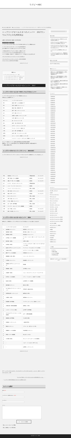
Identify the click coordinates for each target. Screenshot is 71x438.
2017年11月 (53, 125)
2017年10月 (53, 127)
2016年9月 (53, 153)
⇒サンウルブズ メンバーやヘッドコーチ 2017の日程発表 (14, 59)
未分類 (52, 237)
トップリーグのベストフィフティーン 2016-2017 (13, 77)
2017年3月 (53, 141)
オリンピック (53, 196)
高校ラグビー (53, 241)
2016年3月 (53, 166)
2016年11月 (53, 149)
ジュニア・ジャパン (55, 198)
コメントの (55, 253)
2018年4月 (53, 114)
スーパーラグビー (5, 42)
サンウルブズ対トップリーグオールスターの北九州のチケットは (30, 377)
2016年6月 (53, 159)
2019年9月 (53, 98)
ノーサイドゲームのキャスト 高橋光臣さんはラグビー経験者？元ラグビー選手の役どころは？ (59, 54)
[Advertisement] (35, 16)
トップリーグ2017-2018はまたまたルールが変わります (15, 379)
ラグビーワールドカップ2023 (57, 221)
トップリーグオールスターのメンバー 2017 (11, 74)
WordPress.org (55, 254)
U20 (51, 192)
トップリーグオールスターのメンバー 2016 (12, 79)
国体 (52, 229)
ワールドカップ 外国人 (56, 225)
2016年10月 (53, 151)
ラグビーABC (35, 4)
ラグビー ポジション (55, 204)
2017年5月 (53, 137)
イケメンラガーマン (55, 194)
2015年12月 (53, 172)
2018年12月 (53, 106)
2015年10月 (53, 176)
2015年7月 (53, 182)
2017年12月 (53, 123)
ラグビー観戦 (53, 223)
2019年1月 (53, 104)
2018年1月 (53, 121)
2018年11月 (53, 108)
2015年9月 (53, 178)
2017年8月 (53, 131)
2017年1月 (53, 145)
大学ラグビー (53, 231)
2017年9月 (53, 129)
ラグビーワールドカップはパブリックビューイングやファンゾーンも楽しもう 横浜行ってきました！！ (59, 46)
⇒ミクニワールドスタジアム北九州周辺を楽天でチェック (13, 52)
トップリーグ (12, 42)
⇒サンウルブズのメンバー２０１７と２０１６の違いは (13, 56)
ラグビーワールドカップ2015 (57, 217)
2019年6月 (53, 102)
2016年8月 (53, 155)
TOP (7, 27)
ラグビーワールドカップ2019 (57, 219)
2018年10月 (53, 110)
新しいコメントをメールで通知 (9, 425)
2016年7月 (53, 157)
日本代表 (52, 235)
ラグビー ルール (54, 206)
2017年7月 (53, 133)
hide (14, 72)
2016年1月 (53, 170)
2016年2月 (53, 168)
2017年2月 (53, 143)
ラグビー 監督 (54, 211)
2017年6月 (53, 135)
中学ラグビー (53, 227)
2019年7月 (53, 100)
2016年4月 (53, 164)
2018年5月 (53, 112)
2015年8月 (53, 180)
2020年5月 (53, 96)
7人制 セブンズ (54, 190)
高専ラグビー (53, 239)
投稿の (54, 251)
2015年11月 (53, 174)
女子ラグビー (53, 233)
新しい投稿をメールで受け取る (9, 427)
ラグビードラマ (54, 215)
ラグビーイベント (54, 213)
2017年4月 (53, 139)
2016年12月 (53, 147)
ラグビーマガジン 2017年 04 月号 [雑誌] (10, 60)
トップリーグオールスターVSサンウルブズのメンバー (14, 76)
